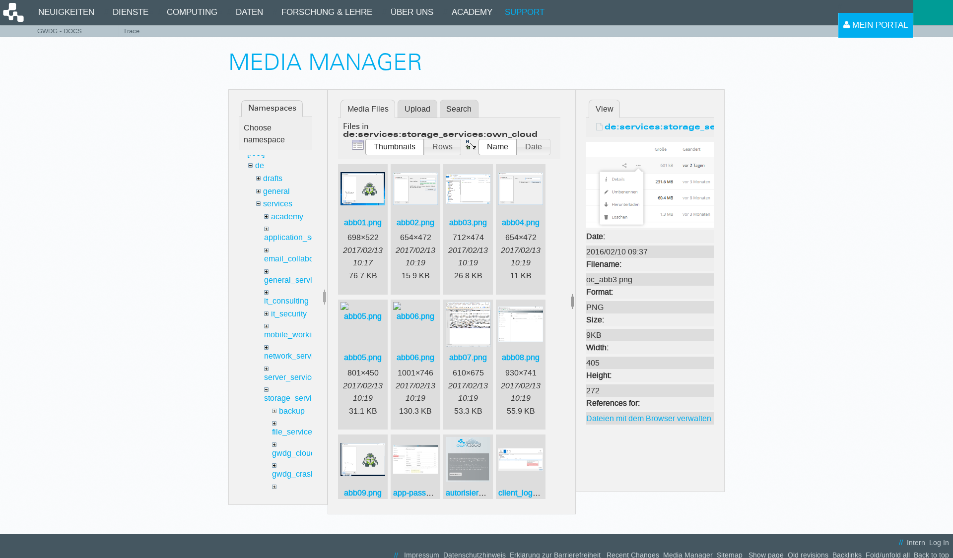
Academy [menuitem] (472, 12)
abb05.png (363, 357)
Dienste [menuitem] (130, 12)
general (276, 191)
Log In (939, 543)
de (259, 165)
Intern (916, 543)
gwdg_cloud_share (306, 453)
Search (459, 109)
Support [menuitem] (525, 12)
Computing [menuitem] (192, 12)
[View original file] (650, 184)
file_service (292, 432)
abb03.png (468, 222)
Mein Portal (879, 25)
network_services (295, 356)
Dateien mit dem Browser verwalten (648, 418)
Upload (417, 109)
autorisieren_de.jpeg (482, 493)
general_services (294, 280)
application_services (300, 237)
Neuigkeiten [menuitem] (66, 12)
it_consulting (286, 301)
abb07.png (468, 357)
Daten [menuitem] (249, 12)
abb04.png (521, 222)
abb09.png (363, 493)
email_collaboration (299, 258)
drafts (272, 178)
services (277, 203)
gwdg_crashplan (301, 474)
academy (287, 216)
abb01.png (363, 222)
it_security (289, 314)
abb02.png (415, 222)
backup (292, 411)
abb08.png (521, 357)
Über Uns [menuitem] (412, 12)
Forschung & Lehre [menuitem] (326, 12)
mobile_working (292, 334)
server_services (292, 377)
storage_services (294, 398)
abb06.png (415, 357)
